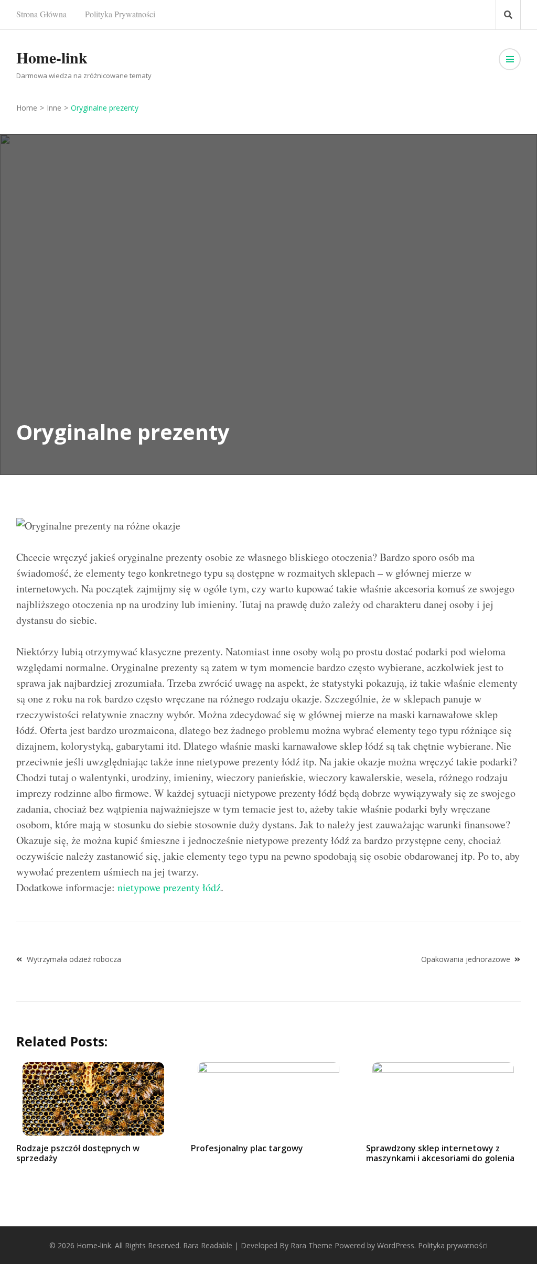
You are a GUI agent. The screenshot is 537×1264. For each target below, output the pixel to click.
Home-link (52, 57)
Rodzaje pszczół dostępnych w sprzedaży (77, 1153)
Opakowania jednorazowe (465, 959)
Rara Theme (311, 1245)
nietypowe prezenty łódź (169, 887)
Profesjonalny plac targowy (247, 1148)
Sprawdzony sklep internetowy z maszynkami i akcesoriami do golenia (440, 1153)
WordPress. (396, 1245)
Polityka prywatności (120, 13)
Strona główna (41, 13)
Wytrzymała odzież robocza (74, 959)
